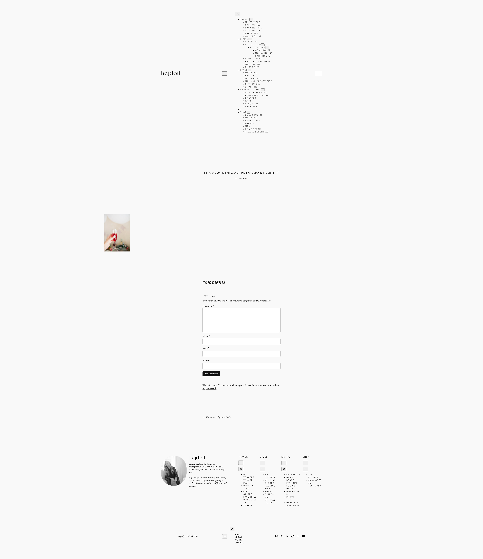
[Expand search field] (318, 73)
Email (206, 348)
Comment (208, 306)
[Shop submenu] (248, 112)
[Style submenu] (249, 70)
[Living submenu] (250, 39)
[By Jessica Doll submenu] (263, 89)
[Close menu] (237, 14)
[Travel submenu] (251, 19)
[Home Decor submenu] (263, 44)
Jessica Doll (194, 464)
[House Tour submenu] (267, 47)
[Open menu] (224, 73)
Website (206, 360)
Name (206, 336)
